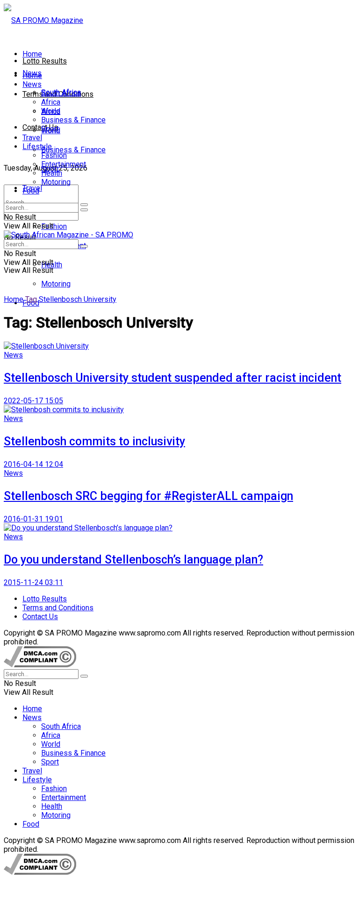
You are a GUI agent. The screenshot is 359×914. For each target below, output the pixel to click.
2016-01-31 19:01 (33, 518)
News (32, 84)
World (50, 111)
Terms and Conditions (57, 607)
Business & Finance (73, 149)
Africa (50, 102)
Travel (32, 137)
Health (51, 173)
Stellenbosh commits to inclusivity (94, 441)
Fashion (54, 226)
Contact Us (40, 127)
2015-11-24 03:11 (33, 582)
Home (32, 54)
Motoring (56, 283)
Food (30, 190)
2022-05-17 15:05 (33, 400)
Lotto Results (44, 61)
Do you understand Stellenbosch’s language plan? (133, 559)
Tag (31, 299)
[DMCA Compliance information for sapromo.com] (40, 664)
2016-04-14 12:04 (33, 464)
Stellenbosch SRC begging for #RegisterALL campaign (148, 496)
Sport (50, 128)
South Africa (61, 93)
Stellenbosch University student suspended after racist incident (172, 378)
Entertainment (63, 164)
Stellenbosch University (77, 299)
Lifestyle (37, 146)
